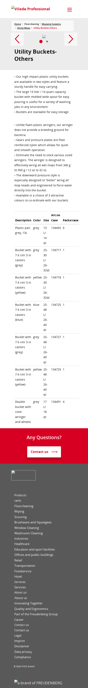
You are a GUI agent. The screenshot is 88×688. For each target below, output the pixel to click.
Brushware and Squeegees (33, 522)
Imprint (19, 641)
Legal (17, 635)
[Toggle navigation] (69, 10)
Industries (21, 538)
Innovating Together (28, 603)
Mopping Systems (51, 23)
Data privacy (23, 652)
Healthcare (21, 544)
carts (17, 500)
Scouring (20, 517)
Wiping (19, 511)
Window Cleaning (26, 528)
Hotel (18, 576)
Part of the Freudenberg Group (36, 614)
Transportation (24, 566)
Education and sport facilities (34, 549)
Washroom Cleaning (28, 533)
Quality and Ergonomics (31, 609)
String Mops (23, 27)
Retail (18, 560)
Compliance (22, 657)
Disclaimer (21, 646)
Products (20, 495)
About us (20, 592)
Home (17, 23)
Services (20, 582)
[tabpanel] (44, 36)
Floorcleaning (23, 506)
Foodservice (22, 571)
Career (19, 620)
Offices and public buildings (33, 555)
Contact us (21, 625)
